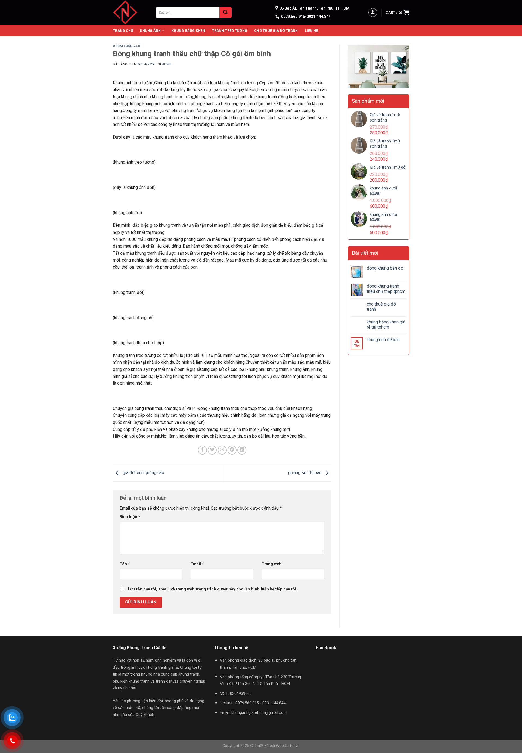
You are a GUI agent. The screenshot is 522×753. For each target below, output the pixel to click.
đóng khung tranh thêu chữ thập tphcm (386, 289)
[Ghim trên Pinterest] (232, 450)
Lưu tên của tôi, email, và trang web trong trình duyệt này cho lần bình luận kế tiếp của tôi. (212, 589)
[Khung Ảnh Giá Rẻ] (130, 12)
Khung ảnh (150, 31)
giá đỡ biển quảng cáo (143, 472)
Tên (125, 564)
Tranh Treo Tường (229, 31)
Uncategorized (126, 46)
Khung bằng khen (188, 31)
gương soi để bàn (305, 472)
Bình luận (130, 517)
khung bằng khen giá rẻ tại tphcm (386, 324)
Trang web (272, 564)
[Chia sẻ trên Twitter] (212, 450)
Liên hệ (311, 31)
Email (197, 564)
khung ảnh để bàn (383, 339)
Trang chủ (123, 31)
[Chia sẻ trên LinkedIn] (241, 450)
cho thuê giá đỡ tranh (381, 306)
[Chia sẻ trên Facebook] (202, 450)
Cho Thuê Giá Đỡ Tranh (276, 31)
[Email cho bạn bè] (222, 450)
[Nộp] (225, 12)
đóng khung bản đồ (385, 268)
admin (167, 64)
